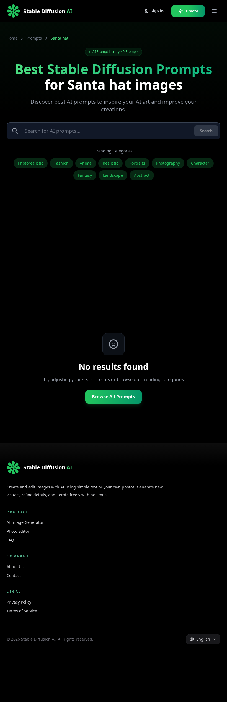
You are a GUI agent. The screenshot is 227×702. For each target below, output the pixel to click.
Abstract (141, 175)
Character (200, 163)
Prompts (34, 38)
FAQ (10, 540)
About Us (15, 566)
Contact (14, 575)
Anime (86, 163)
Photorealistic (30, 163)
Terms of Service (22, 610)
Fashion (61, 163)
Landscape (113, 175)
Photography (168, 163)
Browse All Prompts (113, 397)
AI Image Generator (25, 522)
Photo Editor (18, 531)
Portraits (137, 163)
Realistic (110, 163)
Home (12, 38)
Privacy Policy (19, 602)
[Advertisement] (113, 267)
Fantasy (85, 175)
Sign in (157, 11)
